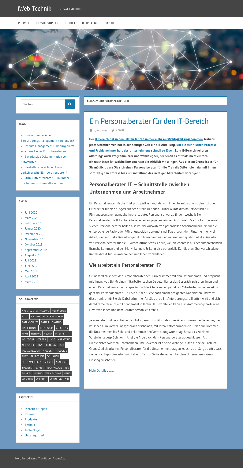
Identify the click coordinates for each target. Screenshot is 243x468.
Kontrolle (28, 339)
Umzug (38, 373)
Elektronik (46, 327)
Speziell (27, 367)
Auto (25, 316)
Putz (25, 356)
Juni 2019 (31, 266)
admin (120, 130)
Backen (35, 316)
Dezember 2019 (35, 234)
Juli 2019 (30, 260)
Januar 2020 (33, 228)
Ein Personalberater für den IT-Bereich (149, 121)
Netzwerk (28, 344)
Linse (52, 339)
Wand (67, 373)
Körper (41, 339)
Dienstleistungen (47, 23)
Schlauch (53, 356)
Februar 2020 (33, 223)
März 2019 (31, 282)
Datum (45, 322)
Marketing (64, 339)
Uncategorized (34, 435)
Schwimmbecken (32, 361)
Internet (23, 23)
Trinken (27, 373)
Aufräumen (59, 310)
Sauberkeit (37, 356)
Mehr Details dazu (101, 370)
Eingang (57, 322)
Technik (70, 23)
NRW (39, 344)
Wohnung (56, 379)
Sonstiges (62, 361)
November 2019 (35, 239)
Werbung (41, 379)
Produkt (48, 350)
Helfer (48, 333)
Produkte (111, 23)
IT (70, 333)
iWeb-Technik (34, 8)
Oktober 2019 (34, 244)
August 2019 (33, 255)
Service (48, 361)
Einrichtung (29, 327)
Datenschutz (30, 322)
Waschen (27, 379)
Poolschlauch (31, 350)
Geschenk (62, 327)
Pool (61, 344)
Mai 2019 (31, 271)
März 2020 (31, 218)
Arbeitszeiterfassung (35, 310)
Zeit (67, 379)
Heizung (36, 333)
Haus (25, 333)
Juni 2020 (31, 212)
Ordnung (50, 344)
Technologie (90, 23)
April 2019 (31, 276)
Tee (67, 367)
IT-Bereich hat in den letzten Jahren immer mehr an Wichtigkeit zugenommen (149, 139)
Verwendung (53, 373)
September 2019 (36, 250)
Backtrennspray (53, 316)
